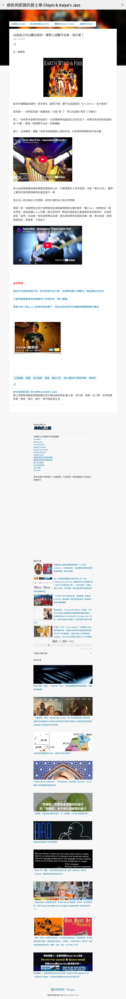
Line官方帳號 (38, 465)
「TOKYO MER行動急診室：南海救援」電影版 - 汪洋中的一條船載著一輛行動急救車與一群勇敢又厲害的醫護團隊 (73, 599)
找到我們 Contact (86, 24)
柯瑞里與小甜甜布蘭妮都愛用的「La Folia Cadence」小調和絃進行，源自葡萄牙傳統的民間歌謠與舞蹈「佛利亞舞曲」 (73, 568)
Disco (92, 378)
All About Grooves (75, 378)
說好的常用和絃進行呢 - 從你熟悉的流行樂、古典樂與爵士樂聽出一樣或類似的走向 (58, 291)
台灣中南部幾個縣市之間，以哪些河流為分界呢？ (52, 753)
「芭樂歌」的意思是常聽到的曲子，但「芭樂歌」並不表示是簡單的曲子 (61, 814)
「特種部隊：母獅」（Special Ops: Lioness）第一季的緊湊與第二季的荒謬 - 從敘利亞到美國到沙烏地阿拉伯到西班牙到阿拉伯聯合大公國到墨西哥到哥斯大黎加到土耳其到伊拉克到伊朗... (62, 721)
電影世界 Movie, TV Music (64, 24)
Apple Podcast (39, 447)
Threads (37, 470)
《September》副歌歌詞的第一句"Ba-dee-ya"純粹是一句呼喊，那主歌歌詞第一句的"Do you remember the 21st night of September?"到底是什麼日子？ (62, 905)
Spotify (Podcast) (40, 450)
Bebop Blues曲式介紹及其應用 (45, 842)
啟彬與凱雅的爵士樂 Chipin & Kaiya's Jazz (43, 5)
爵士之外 (56, 378)
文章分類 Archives (18, 24)
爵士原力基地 (38, 462)
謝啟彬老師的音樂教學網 (42, 460)
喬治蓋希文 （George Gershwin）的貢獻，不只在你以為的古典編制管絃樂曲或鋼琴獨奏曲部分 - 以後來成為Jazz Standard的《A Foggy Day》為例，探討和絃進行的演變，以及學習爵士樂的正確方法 (62, 616)
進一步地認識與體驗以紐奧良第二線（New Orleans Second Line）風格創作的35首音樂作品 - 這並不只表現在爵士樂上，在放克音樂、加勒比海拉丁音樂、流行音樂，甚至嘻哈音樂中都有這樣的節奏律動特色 (63, 585)
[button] (14, 44)
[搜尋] (122, 5)
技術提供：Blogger (64, 989)
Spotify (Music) (40, 452)
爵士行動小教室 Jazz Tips (40, 24)
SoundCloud (38, 444)
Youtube (36, 439)
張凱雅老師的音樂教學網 (42, 457)
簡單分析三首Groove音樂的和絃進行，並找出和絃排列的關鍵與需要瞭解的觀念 (56, 306)
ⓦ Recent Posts (86, 649)
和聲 (28, 378)
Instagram (38, 442)
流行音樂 (37, 378)
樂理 (47, 378)
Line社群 (37, 468)
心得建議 (18, 378)
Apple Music (38, 455)
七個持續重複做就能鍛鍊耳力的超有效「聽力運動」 (41, 299)
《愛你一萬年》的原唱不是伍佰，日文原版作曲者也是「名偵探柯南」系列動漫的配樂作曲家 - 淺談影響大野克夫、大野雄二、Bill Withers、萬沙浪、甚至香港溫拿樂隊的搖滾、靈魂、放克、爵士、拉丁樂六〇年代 (62, 941)
